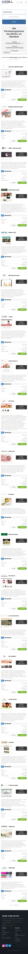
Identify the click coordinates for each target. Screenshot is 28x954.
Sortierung (14, 46)
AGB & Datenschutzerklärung (20, 935)
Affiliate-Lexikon (5, 932)
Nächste (16, 59)
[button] (14, 22)
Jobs (16, 932)
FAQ (16, 937)
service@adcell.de (9, 926)
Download (4, 934)
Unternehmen (18, 930)
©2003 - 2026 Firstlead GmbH (14, 950)
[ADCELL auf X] (12, 945)
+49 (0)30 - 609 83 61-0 (16, 920)
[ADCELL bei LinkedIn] (9, 945)
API (3, 936)
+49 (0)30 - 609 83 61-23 (17, 922)
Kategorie (14, 41)
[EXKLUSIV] (6, 117)
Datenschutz (18, 939)
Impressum (17, 940)
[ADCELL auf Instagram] (3, 945)
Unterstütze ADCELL (6, 937)
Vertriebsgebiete (15, 50)
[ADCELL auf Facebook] (6, 945)
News (3, 930)
